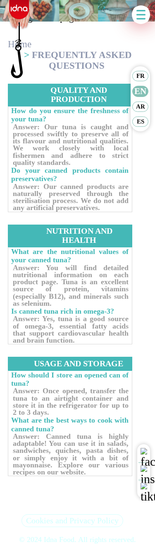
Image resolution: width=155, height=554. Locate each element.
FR (140, 76)
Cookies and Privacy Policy (72, 520)
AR (140, 106)
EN (140, 91)
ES (140, 121)
